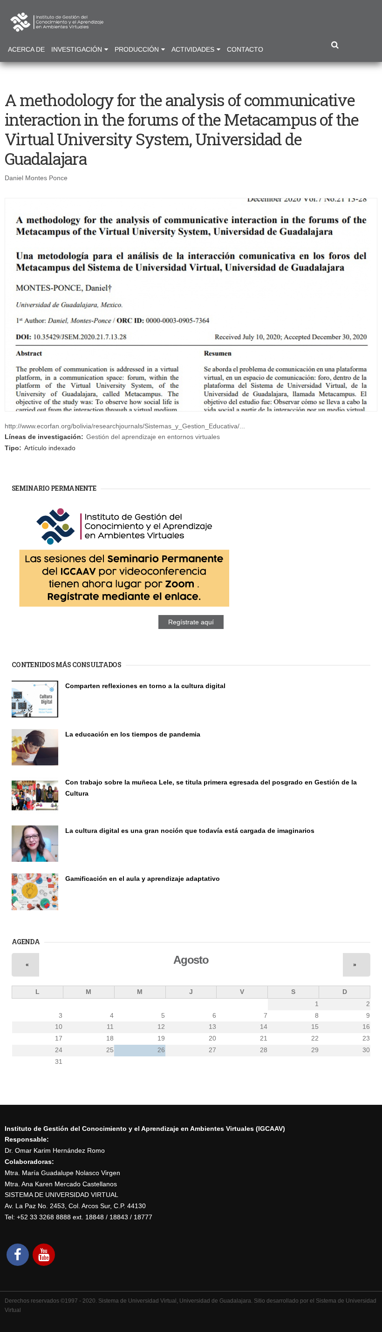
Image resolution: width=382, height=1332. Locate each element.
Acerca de (26, 49)
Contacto (245, 49)
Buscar (335, 45)
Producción (137, 49)
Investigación (76, 49)
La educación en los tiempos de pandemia (132, 734)
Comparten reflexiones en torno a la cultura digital (145, 686)
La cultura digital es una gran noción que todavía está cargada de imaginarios (189, 830)
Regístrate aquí (191, 622)
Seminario (78, 696)
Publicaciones (84, 744)
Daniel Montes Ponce (36, 178)
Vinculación (80, 841)
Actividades (192, 49)
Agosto (191, 959)
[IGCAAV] (56, 26)
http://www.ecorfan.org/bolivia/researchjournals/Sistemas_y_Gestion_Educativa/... (125, 426)
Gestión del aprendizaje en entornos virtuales (153, 436)
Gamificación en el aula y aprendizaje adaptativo (142, 878)
